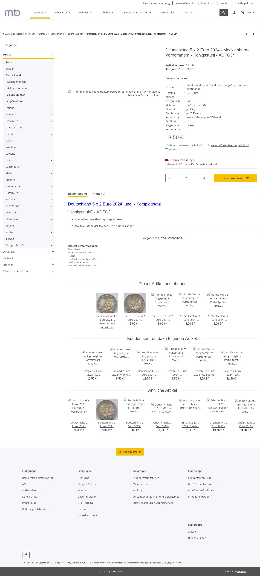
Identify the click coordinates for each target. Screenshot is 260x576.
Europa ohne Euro (16, 245)
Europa (7, 54)
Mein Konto (208, 3)
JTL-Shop (241, 571)
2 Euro (192, 531)
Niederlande (13, 186)
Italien (9, 140)
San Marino (12, 206)
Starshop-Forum (244, 3)
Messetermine (141, 484)
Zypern (10, 238)
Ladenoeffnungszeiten (146, 478)
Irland (9, 134)
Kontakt (225, 3)
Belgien (10, 68)
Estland (10, 108)
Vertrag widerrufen (130, 451)
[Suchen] (223, 12)
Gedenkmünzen (16, 81)
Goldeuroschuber (17, 88)
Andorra (10, 62)
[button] (234, 12)
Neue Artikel (167, 12)
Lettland (10, 153)
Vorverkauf (9, 251)
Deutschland (13, 75)
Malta (9, 173)
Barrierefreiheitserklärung (37, 478)
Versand (66, 562)
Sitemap (82, 490)
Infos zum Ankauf (198, 496)
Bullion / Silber (197, 538)
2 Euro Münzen (187, 69)
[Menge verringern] (169, 178)
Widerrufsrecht (31, 490)
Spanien (10, 225)
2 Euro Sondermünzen (16, 271)
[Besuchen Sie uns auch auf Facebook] (26, 555)
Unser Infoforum (87, 496)
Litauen (10, 160)
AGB (24, 484)
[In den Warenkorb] (71, 46)
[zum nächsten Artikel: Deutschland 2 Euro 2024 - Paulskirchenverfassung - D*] (253, 34)
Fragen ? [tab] (99, 193)
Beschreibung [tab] (77, 193)
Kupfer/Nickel (15, 101)
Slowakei (11, 212)
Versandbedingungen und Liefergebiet (156, 496)
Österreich (12, 193)
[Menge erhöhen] (204, 178)
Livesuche (83, 478)
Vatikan (10, 232)
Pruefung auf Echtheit (201, 490)
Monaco (10, 179)
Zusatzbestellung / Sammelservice (153, 502)
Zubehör (8, 264)
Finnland (11, 114)
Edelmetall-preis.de (199, 478)
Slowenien (12, 219)
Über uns (83, 509)
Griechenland (14, 127)
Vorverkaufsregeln (88, 515)
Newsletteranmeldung (156, 3)
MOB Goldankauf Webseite (204, 484)
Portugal (11, 199)
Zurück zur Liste (13, 33)
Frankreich (12, 121)
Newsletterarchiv (185, 3)
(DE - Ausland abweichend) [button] (203, 163)
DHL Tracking (85, 502)
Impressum (29, 502)
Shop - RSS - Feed (88, 484)
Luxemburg (12, 166)
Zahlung (138, 490)
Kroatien (11, 147)
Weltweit (8, 258)
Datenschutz (29, 496)
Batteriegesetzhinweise (36, 509)
